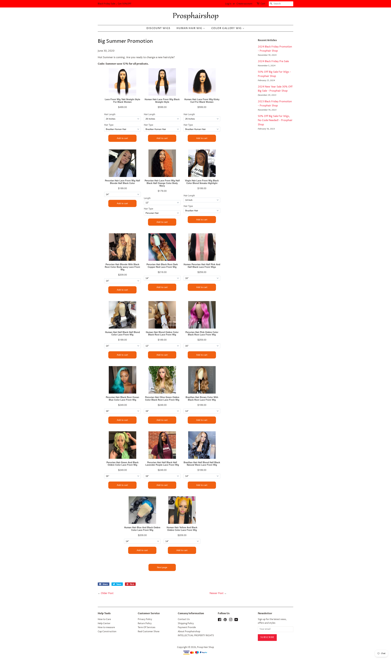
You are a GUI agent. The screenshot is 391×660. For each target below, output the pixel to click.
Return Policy (145, 623)
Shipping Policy (186, 623)
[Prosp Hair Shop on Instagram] (230, 620)
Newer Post (216, 593)
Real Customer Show (148, 631)
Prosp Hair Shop (205, 647)
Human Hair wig (190, 28)
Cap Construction (107, 631)
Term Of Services (146, 627)
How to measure (106, 627)
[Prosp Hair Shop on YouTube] (236, 620)
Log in (228, 3)
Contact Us (184, 619)
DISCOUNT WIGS (158, 28)
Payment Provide (187, 627)
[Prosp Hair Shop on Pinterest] (225, 620)
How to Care (104, 619)
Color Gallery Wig (227, 28)
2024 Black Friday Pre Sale (273, 61)
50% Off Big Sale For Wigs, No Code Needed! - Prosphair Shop (275, 120)
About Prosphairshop (189, 631)
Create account (244, 3)
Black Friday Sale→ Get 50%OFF (114, 3)
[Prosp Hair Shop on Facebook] (219, 620)
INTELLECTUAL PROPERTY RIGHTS (196, 635)
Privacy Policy (145, 619)
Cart (263, 3)
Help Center (104, 623)
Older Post (107, 593)
